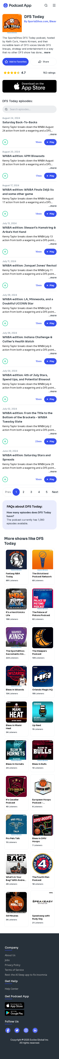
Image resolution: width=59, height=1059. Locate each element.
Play (52, 142)
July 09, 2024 (9, 295)
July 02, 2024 (9, 408)
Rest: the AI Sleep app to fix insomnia (26, 974)
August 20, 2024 (11, 151)
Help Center (11, 988)
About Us (10, 955)
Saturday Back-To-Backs (19, 122)
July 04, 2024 (9, 371)
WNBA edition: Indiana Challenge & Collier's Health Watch (27, 339)
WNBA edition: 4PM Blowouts (23, 156)
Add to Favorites (18, 61)
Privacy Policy (12, 965)
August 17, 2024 (10, 185)
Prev (8, 492)
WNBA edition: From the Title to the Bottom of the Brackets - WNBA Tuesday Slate (27, 417)
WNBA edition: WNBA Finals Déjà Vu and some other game (28, 192)
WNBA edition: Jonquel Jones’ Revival (29, 265)
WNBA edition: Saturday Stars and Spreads (26, 457)
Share (46, 61)
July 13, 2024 (9, 223)
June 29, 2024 (10, 451)
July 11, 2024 (9, 261)
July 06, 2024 (9, 333)
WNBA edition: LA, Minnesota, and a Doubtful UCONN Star (27, 301)
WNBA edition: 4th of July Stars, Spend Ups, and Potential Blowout (26, 377)
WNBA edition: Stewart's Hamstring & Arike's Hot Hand (29, 230)
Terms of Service (14, 970)
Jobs (7, 960)
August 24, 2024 (11, 118)
